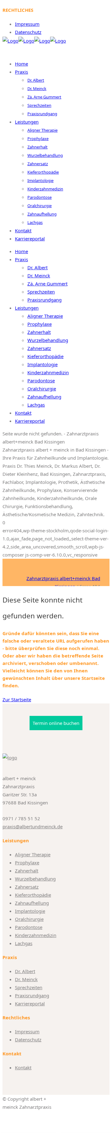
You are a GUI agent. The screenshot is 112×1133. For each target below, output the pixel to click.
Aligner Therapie (32, 854)
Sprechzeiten (28, 987)
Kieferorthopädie (33, 895)
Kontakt (23, 1067)
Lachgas (23, 943)
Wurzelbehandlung (35, 879)
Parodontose (28, 927)
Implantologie (30, 911)
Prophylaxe (27, 862)
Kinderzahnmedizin (35, 935)
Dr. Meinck (26, 979)
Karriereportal (30, 1003)
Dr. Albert (25, 971)
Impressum (27, 24)
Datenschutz (28, 32)
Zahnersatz (27, 887)
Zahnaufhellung (32, 903)
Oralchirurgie (29, 919)
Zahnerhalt (26, 870)
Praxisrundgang (32, 995)
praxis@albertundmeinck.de (32, 826)
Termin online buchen (56, 723)
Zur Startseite (16, 699)
